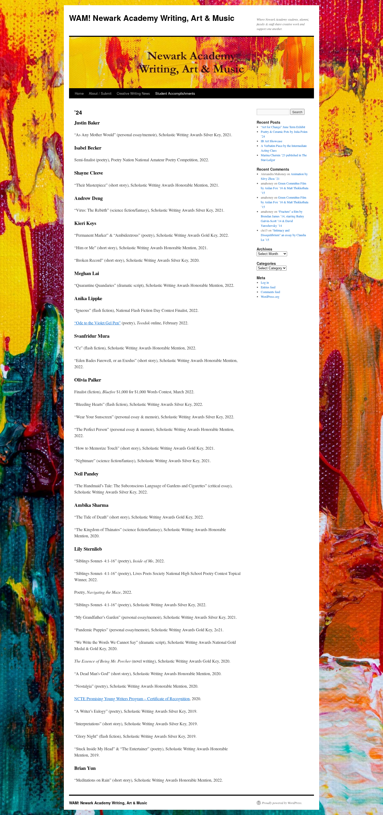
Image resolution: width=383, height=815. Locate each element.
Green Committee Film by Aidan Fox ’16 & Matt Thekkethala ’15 (284, 188)
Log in (265, 282)
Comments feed (270, 292)
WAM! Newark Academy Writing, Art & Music (151, 17)
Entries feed (268, 287)
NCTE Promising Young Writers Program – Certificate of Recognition (132, 698)
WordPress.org (270, 296)
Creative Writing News (133, 93)
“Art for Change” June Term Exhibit (283, 127)
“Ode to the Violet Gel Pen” (97, 322)
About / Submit (100, 93)
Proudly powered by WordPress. (282, 803)
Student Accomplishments (175, 93)
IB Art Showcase (271, 141)
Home (79, 93)
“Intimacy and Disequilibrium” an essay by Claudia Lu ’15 (283, 235)
